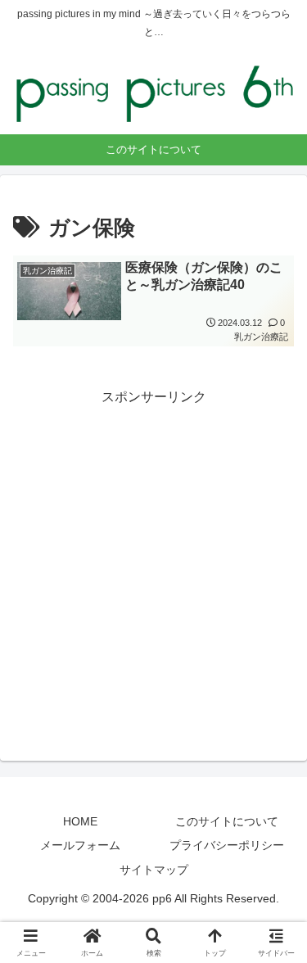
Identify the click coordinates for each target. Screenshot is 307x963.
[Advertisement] (153, 563)
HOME (80, 821)
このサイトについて (226, 821)
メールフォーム (80, 845)
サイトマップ (154, 869)
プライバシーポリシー (226, 845)
